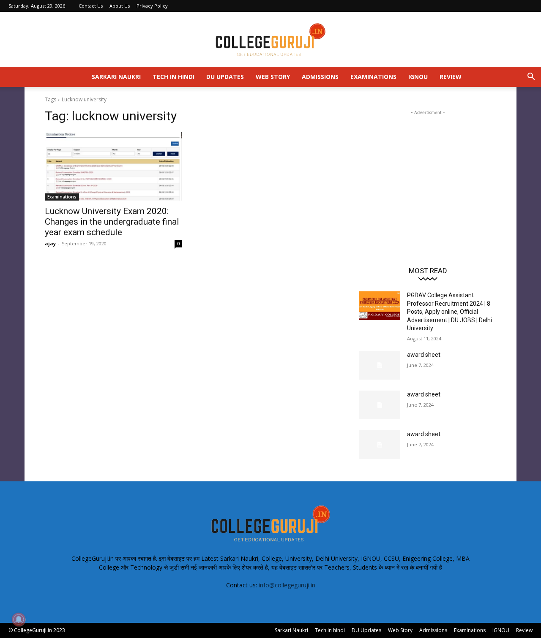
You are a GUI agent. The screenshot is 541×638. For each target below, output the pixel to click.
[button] (531, 77)
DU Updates (225, 77)
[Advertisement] (427, 170)
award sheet (423, 354)
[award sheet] (379, 365)
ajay (50, 243)
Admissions (320, 77)
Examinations (373, 77)
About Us (119, 6)
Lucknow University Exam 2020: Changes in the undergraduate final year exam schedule (112, 221)
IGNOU (418, 77)
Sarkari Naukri (116, 77)
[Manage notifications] (18, 619)
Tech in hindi (173, 77)
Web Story (273, 77)
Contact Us (91, 6)
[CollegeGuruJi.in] (270, 40)
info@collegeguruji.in (287, 585)
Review (451, 77)
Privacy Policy (152, 6)
